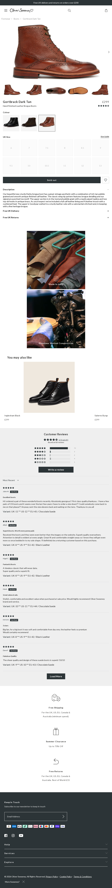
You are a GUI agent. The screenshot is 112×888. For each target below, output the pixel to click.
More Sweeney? (12, 882)
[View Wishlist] (32, 10)
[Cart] (106, 11)
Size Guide (105, 136)
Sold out (52, 180)
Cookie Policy (66, 876)
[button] (103, 106)
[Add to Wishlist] (105, 180)
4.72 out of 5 (63, 440)
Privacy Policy (52, 876)
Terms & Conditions (83, 876)
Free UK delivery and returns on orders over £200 (56, 2)
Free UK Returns (11, 217)
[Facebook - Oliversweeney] (5, 836)
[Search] (69, 10)
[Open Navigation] (6, 12)
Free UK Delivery (11, 211)
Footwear (5, 18)
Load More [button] (56, 676)
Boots (16, 18)
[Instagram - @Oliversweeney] (13, 836)
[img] (8, 488)
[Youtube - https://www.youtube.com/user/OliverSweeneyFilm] (21, 836)
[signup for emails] (63, 816)
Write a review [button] (56, 469)
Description (8, 189)
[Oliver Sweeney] (20, 12)
